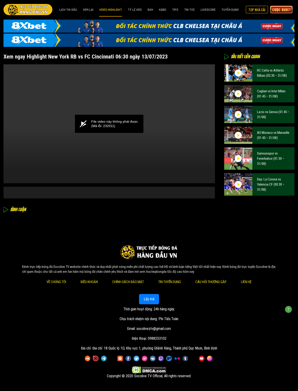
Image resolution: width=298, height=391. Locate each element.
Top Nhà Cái (256, 9)
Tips (175, 9)
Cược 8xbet (281, 9)
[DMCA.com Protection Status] (149, 370)
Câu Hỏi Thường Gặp (211, 282)
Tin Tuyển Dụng (169, 282)
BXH (150, 9)
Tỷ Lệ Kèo (135, 9)
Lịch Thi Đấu (68, 9)
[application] (109, 123)
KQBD (162, 9)
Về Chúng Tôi (56, 282)
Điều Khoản (89, 282)
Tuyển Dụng (230, 9)
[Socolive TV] (27, 9)
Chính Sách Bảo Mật (128, 282)
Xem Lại (88, 9)
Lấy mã (149, 299)
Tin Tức (189, 9)
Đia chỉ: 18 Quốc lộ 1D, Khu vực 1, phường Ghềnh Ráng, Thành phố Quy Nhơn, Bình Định (154, 348)
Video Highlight (110, 9)
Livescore (208, 9)
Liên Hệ (246, 282)
